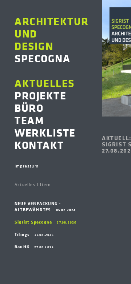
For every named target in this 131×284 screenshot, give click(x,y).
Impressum (27, 166)
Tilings (34, 234)
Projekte (40, 95)
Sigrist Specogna (45, 222)
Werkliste (45, 132)
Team (29, 120)
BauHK (34, 247)
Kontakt (39, 144)
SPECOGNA (52, 39)
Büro (29, 107)
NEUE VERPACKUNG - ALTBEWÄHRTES (45, 206)
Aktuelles (45, 82)
